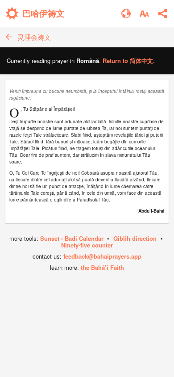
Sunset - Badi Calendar (72, 238)
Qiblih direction (135, 238)
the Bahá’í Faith (102, 267)
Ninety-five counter (87, 245)
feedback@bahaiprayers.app (102, 256)
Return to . (129, 60)
